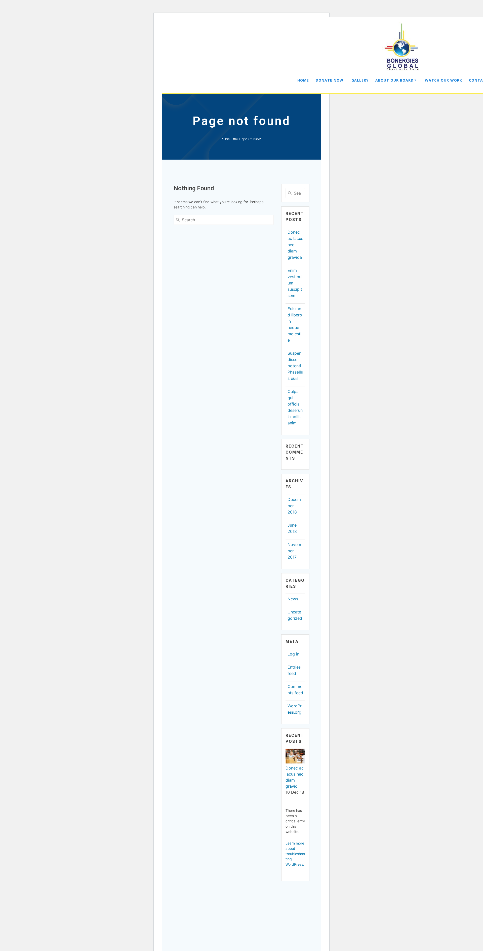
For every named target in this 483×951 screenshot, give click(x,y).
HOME (303, 80)
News (293, 598)
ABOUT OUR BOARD (394, 80)
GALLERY (360, 80)
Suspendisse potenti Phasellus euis (295, 366)
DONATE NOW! (330, 80)
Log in (293, 653)
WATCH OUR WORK (443, 80)
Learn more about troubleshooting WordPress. (295, 853)
